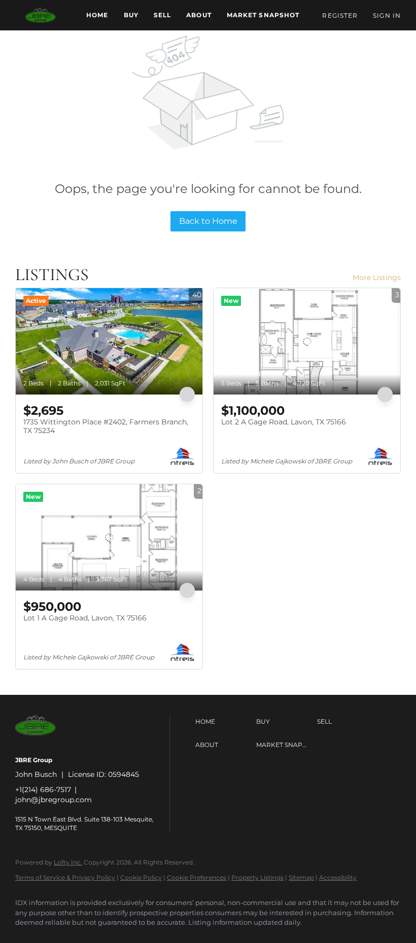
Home (97, 15)
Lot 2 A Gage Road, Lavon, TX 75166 (283, 421)
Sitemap (301, 877)
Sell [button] (162, 15)
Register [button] (340, 15)
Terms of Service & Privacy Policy (65, 877)
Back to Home (208, 221)
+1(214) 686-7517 (43, 789)
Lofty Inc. (68, 862)
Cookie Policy (141, 877)
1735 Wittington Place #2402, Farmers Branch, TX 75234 (105, 426)
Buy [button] (131, 15)
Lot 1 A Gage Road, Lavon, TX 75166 (85, 617)
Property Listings (257, 877)
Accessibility (338, 877)
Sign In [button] (387, 15)
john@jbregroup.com (53, 799)
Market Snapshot (263, 15)
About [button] (199, 15)
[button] (40, 15)
